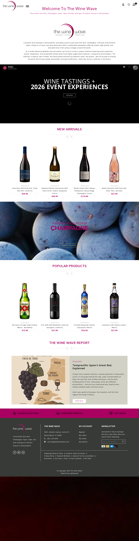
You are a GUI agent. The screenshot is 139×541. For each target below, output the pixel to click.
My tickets (83, 439)
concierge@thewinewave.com (58, 442)
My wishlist (83, 442)
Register (82, 432)
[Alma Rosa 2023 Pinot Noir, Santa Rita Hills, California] (25, 164)
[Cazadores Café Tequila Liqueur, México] (114, 301)
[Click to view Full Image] (38, 378)
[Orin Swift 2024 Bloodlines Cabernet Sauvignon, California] (55, 301)
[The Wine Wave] (13, 6)
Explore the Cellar (69, 245)
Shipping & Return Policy (53, 453)
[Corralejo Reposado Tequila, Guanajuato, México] (84, 301)
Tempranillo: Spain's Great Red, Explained (92, 367)
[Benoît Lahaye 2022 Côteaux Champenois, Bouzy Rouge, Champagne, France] (84, 164)
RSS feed (87, 458)
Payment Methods (63, 456)
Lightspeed (74, 473)
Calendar (69, 95)
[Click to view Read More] (43, 378)
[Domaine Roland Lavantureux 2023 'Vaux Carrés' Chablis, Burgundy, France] (55, 164)
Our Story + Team (61, 458)
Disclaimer (48, 458)
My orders (83, 435)
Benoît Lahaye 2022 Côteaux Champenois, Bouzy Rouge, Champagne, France (84, 190)
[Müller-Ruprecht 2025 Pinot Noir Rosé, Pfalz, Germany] (114, 164)
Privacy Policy (49, 456)
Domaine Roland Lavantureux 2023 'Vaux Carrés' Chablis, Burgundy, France (55, 190)
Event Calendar (76, 458)
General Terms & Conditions (83, 456)
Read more (79, 401)
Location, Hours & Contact (75, 453)
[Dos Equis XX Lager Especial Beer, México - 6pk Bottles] (25, 301)
